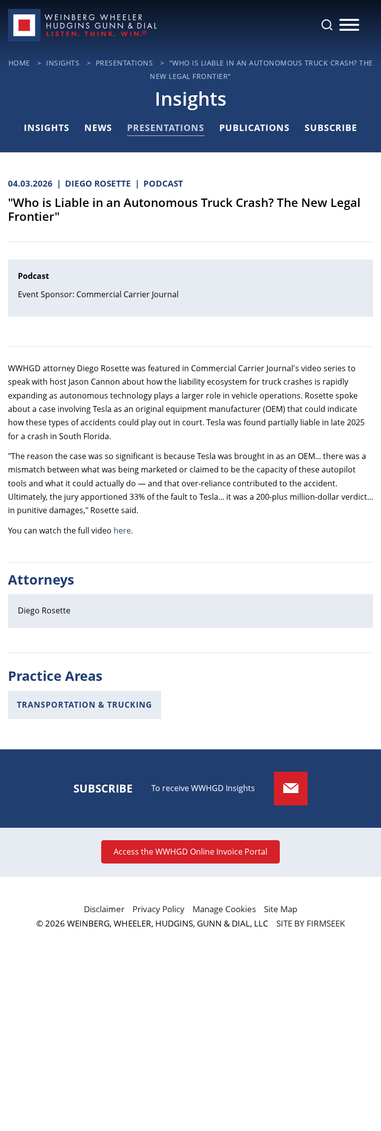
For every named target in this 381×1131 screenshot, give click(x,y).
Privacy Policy (158, 909)
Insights (46, 127)
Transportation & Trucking (84, 704)
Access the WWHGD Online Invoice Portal (190, 851)
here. (123, 530)
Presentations (165, 127)
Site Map (280, 909)
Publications (254, 127)
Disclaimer (104, 909)
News (98, 127)
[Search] (326, 24)
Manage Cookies (224, 909)
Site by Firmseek (310, 923)
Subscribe (331, 127)
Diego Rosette (44, 610)
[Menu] (349, 25)
